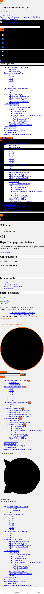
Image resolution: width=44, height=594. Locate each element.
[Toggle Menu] (1, 1)
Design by (11, 324)
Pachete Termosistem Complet (14, 130)
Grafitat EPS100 (14, 71)
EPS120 (11, 83)
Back (12, 512)
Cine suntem (8, 288)
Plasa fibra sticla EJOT (20, 121)
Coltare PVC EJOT (19, 111)
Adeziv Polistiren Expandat (18, 98)
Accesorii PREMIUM (16, 109)
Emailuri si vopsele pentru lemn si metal (17, 134)
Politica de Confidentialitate (13, 286)
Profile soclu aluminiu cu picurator (20, 125)
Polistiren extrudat (10, 128)
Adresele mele (28, 17)
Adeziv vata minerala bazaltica (19, 102)
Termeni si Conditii (10, 284)
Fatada (11, 90)
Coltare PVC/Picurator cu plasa (19, 107)
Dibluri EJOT (17, 113)
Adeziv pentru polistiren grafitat (19, 96)
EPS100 (11, 77)
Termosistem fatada (10, 132)
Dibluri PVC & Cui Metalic (18, 123)
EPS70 (11, 79)
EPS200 (11, 86)
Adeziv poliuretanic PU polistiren (20, 100)
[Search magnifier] (2, 29)
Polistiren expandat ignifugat (13, 73)
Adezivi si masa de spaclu (13, 94)
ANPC (6, 282)
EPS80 (11, 75)
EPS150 (11, 84)
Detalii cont (37, 17)
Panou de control (5, 17)
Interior (11, 92)
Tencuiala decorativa (11, 127)
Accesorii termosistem (11, 104)
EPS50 (11, 81)
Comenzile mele (17, 17)
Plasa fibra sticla (14, 106)
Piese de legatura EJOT (21, 119)
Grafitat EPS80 (14, 69)
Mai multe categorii (6, 138)
